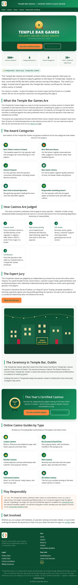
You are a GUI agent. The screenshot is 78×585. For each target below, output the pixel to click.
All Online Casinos (49, 477)
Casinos (9, 10)
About (15, 10)
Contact (21, 10)
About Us (43, 542)
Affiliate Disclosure (8, 564)
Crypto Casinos (10, 441)
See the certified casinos (30, 46)
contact (67, 522)
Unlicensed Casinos (11, 477)
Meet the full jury (11, 300)
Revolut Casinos (10, 459)
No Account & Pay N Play (52, 441)
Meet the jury (52, 46)
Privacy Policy (6, 555)
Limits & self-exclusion (47, 558)
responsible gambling (16, 507)
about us (33, 124)
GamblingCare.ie (67, 502)
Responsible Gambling (33, 10)
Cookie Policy (6, 558)
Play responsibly (59, 412)
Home (3, 10)
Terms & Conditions (8, 561)
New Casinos (47, 459)
